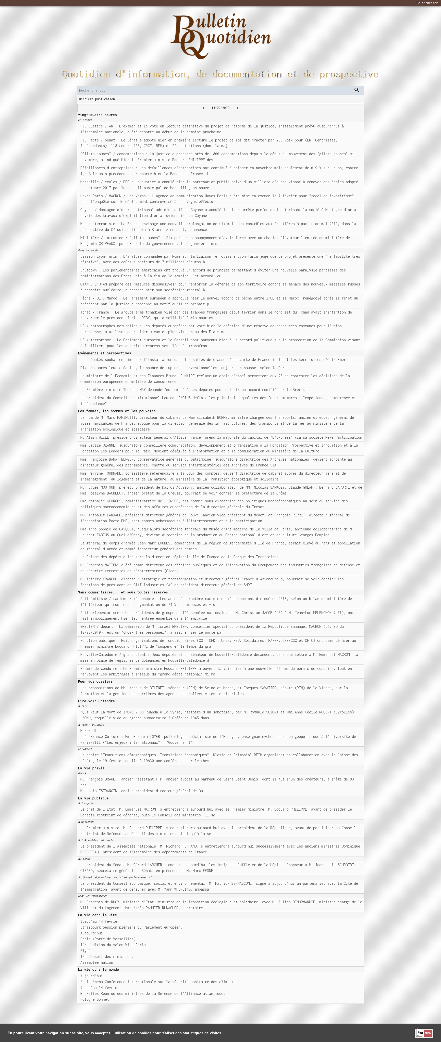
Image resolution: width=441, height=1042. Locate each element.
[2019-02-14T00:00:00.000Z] (237, 108)
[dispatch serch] (357, 90)
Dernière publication (97, 99)
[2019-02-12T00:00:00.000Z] (203, 108)
